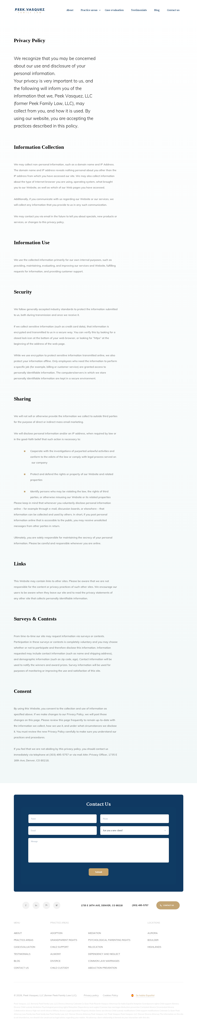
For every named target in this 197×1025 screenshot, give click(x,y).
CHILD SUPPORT (59, 946)
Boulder (153, 940)
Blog (157, 10)
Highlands (154, 946)
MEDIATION (94, 933)
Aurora (153, 933)
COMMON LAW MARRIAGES (103, 960)
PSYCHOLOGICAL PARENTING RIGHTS (109, 940)
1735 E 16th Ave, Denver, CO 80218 (102, 905)
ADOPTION (56, 933)
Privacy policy (91, 995)
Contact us (173, 10)
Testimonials (139, 10)
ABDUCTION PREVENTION (102, 967)
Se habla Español (145, 995)
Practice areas (89, 10)
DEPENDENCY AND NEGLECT (104, 953)
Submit (98, 872)
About (70, 10)
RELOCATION (95, 946)
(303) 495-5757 (140, 905)
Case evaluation (114, 10)
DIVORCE (55, 960)
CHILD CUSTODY (59, 967)
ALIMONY (55, 953)
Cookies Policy (110, 995)
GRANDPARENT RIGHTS (63, 940)
